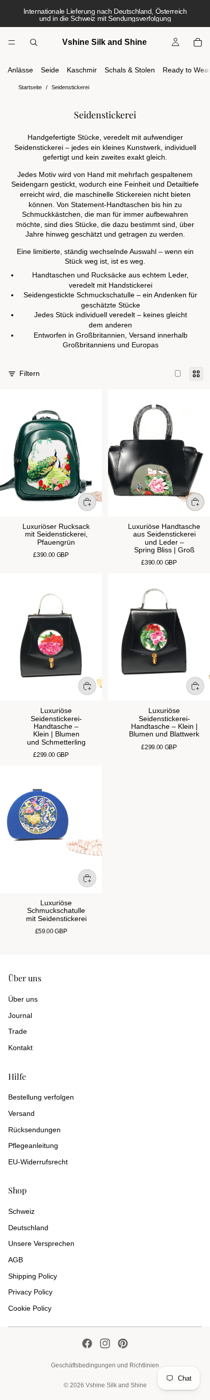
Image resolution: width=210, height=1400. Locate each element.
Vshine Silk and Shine (116, 1385)
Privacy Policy (30, 1292)
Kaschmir (82, 70)
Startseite (30, 87)
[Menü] (11, 42)
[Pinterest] (123, 1343)
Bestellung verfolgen (41, 1097)
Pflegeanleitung (33, 1145)
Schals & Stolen (129, 70)
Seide (50, 70)
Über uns (23, 999)
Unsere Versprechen (41, 1243)
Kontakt (20, 1047)
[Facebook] (87, 1343)
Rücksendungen (34, 1130)
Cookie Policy (29, 1308)
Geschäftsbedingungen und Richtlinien (105, 1365)
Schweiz (21, 1211)
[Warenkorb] (198, 42)
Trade (17, 1031)
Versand (21, 1113)
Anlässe (20, 70)
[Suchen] (33, 42)
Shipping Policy (32, 1276)
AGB (15, 1260)
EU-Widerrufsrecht (38, 1162)
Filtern (29, 373)
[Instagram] (105, 1343)
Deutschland (28, 1228)
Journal (20, 1015)
